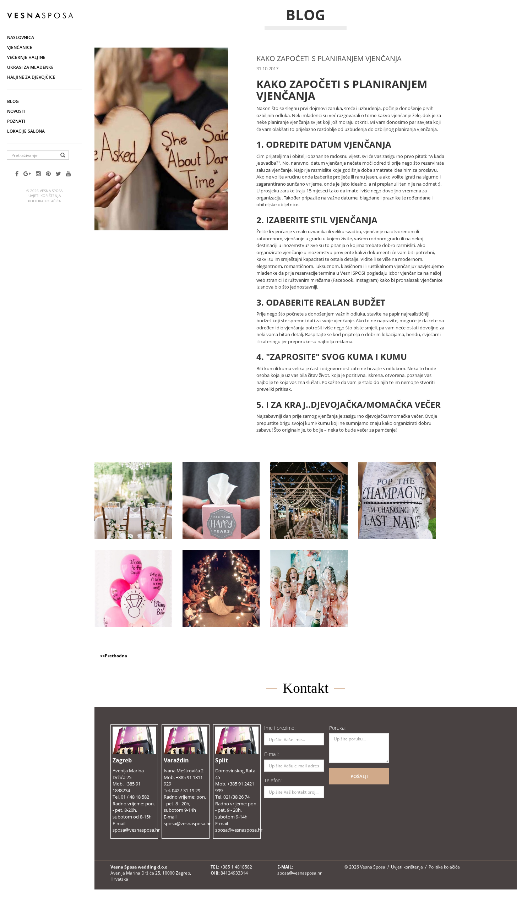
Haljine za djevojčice (31, 77)
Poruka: (337, 727)
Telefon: (273, 780)
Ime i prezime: (279, 727)
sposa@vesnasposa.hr (299, 873)
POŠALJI (359, 776)
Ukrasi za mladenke (30, 67)
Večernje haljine (26, 57)
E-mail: (271, 754)
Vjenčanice (19, 47)
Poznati (16, 121)
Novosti (16, 111)
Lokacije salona (26, 131)
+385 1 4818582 (236, 867)
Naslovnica (20, 37)
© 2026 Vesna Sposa (364, 867)
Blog (13, 101)
